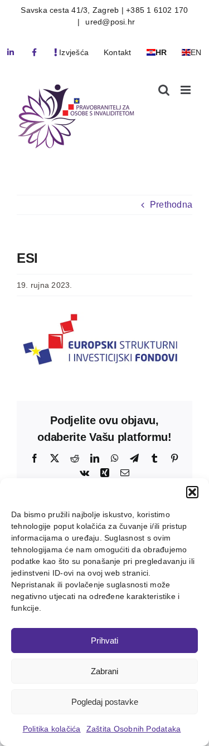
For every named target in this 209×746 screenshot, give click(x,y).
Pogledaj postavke (104, 701)
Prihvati (104, 640)
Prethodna (171, 204)
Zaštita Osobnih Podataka (133, 728)
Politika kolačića (52, 728)
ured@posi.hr (109, 21)
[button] (192, 492)
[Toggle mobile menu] (186, 90)
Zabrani (104, 671)
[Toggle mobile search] (163, 90)
